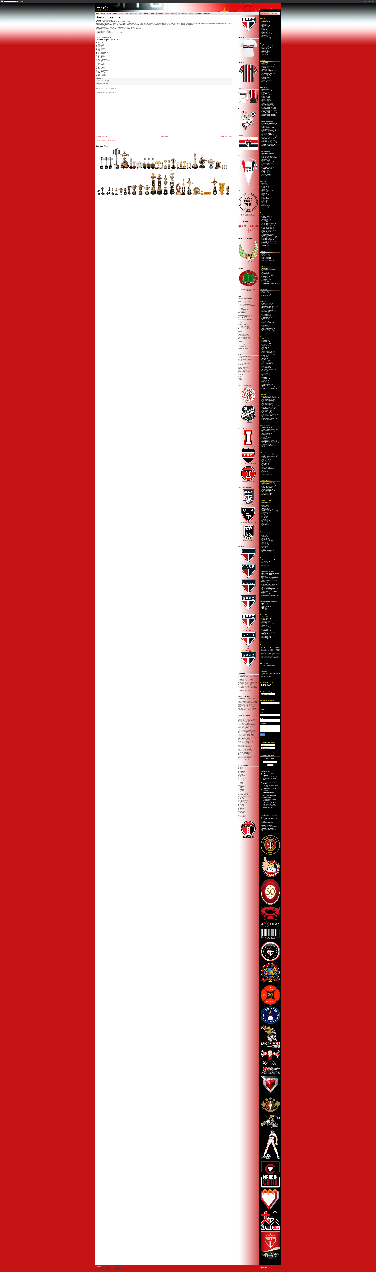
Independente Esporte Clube (270, 588)
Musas (264, 547)
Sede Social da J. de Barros (269, 110)
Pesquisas (265, 633)
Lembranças (265, 367)
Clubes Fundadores (267, 485)
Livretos (264, 370)
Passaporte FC (266, 317)
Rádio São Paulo (266, 322)
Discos (167, 13)
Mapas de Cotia (266, 133)
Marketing (265, 437)
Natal (263, 549)
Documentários (266, 275)
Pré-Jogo (173, 13)
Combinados (265, 271)
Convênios (265, 492)
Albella (265, 652)
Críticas (264, 464)
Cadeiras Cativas (266, 155)
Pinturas (264, 524)
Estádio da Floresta (267, 100)
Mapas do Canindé (267, 134)
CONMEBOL (265, 606)
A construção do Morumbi (269, 829)
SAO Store (265, 324)
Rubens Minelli (266, 665)
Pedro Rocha (270, 656)
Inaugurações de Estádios (269, 127)
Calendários (265, 345)
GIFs (179, 13)
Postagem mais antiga (226, 136)
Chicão (271, 649)
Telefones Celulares (267, 387)
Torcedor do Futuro (267, 331)
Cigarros (264, 355)
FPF (263, 609)
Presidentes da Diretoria (268, 440)
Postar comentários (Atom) (108, 140)
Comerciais (265, 462)
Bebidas (264, 340)
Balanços (264, 215)
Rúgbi (263, 201)
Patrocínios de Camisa (268, 418)
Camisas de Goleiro (267, 403)
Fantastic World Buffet (268, 163)
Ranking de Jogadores (268, 237)
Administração (266, 427)
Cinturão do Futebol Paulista (269, 782)
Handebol (265, 194)
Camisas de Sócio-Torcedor (269, 406)
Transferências (266, 80)
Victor (265, 657)
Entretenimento (266, 541)
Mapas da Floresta (267, 132)
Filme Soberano (266, 307)
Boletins (264, 457)
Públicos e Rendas (267, 235)
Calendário (265, 619)
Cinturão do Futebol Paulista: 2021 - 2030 (270, 786)
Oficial (103, 13)
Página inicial (164, 136)
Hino (263, 29)
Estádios (264, 126)
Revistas (109, 13)
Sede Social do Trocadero (269, 115)
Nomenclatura (266, 34)
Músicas (264, 520)
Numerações (265, 76)
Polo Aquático (266, 198)
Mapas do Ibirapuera (267, 137)
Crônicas (264, 272)
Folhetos (146, 13)
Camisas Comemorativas (269, 397)
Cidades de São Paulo (270, 803)
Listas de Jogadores (267, 226)
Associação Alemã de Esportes (270, 573)
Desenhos (265, 508)
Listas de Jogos (266, 227)
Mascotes (264, 32)
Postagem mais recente (102, 136)
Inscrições (105, 83)
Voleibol (264, 207)
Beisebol (264, 186)
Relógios (264, 381)
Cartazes (264, 350)
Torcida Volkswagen (267, 174)
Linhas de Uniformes (267, 369)
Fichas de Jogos (266, 624)
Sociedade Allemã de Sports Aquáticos (269, 592)
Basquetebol (265, 185)
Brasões (264, 23)
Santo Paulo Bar (266, 171)
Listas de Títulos (266, 231)
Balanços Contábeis (267, 432)
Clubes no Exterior (267, 490)
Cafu (274, 652)
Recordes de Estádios (268, 145)
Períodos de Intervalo (268, 234)
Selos (263, 385)
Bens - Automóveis (267, 89)
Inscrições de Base (267, 73)
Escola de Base (266, 159)
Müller (266, 656)
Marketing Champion (267, 310)
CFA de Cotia (265, 93)
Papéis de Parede (267, 550)
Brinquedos (265, 343)
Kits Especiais (266, 366)
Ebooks (121, 13)
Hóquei (264, 196)
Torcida (264, 565)
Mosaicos (264, 561)
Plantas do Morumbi (267, 144)
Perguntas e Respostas (268, 632)
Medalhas (265, 48)
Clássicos (264, 292)
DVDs (263, 356)
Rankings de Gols (267, 239)
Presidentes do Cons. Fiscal (269, 441)
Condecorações (266, 46)
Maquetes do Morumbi (268, 141)
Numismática (265, 522)
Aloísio (269, 652)
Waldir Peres (269, 657)
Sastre (262, 657)
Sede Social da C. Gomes (269, 108)
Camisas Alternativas (267, 396)
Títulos (264, 54)
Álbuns (139, 13)
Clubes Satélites (266, 489)
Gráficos (264, 220)
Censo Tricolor (266, 304)
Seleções (264, 78)
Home (97, 13)
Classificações (266, 216)
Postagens (266, 745)
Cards (263, 348)
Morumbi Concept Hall (268, 167)
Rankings (264, 238)
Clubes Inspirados (267, 487)
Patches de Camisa (267, 417)
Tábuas (264, 245)
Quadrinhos (265, 552)
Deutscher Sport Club (268, 585)
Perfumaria (265, 376)
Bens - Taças (265, 92)
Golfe (263, 193)
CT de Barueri (266, 96)
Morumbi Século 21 (267, 313)
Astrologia (265, 505)
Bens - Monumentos (267, 91)
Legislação (265, 436)
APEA (263, 603)
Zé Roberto (275, 657)
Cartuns (264, 536)
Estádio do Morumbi (267, 103)
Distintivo (264, 24)
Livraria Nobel (266, 164)
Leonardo (269, 654)
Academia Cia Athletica (268, 153)
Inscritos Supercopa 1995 (107, 40)
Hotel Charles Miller (267, 104)
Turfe (263, 203)
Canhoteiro (264, 649)
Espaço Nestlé (266, 160)
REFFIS (264, 321)
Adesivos (264, 339)
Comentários (266, 748)
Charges (264, 538)
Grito (263, 28)
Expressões (265, 25)
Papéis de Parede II (267, 822)
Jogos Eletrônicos (267, 362)
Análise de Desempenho (268, 429)
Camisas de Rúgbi (267, 404)
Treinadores (265, 637)
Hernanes (263, 654)
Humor (264, 543)
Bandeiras (265, 21)
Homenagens (265, 47)
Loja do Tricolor (266, 309)
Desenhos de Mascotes (268, 824)
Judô (263, 197)
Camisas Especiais (267, 399)
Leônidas (277, 647)
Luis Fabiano (276, 654)
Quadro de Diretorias (267, 445)
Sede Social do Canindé (268, 111)
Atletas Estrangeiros (267, 65)
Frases (264, 821)
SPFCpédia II (207, 13)
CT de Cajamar (266, 97)
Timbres (264, 36)
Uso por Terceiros (267, 419)
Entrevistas (265, 276)
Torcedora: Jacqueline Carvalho (270, 826)
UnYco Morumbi (266, 175)
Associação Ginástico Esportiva (270, 577)
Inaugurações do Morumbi (269, 129)
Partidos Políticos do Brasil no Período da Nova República (270, 794)
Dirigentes (265, 434)
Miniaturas (265, 374)
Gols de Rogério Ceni (268, 828)
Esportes (264, 622)
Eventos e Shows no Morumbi (270, 162)
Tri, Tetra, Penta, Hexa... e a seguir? (269, 816)
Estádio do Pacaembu (268, 125)
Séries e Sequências (267, 244)
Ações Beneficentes (267, 483)
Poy (275, 656)
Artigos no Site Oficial (268, 456)
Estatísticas (265, 219)
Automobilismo (266, 617)
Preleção (264, 318)
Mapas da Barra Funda (268, 130)
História (264, 282)
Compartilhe (99, 78)
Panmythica (267, 797)
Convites (264, 463)
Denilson (269, 653)
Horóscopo (265, 515)
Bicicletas (264, 341)
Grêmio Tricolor (266, 587)
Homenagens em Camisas (269, 414)
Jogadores (265, 74)
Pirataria (264, 377)
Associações (265, 430)
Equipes (264, 69)
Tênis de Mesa (266, 205)
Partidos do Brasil (269, 792)
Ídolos (263, 81)
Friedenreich (264, 650)
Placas (264, 50)
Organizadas (265, 564)
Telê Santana (273, 665)
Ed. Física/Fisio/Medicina (268, 511)
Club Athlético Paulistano (269, 579)
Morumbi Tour (266, 314)
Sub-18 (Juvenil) (266, 258)
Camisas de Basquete (268, 400)
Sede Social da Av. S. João (269, 107)
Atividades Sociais (267, 482)
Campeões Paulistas (270, 788)
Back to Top (263, 1267)
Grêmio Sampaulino (267, 560)
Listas (263, 222)
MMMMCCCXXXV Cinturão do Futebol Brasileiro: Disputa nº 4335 (271, 778)
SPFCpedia (265, 636)
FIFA (263, 607)
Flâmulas (264, 27)
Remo (263, 200)
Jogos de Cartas (266, 363)
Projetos (264, 320)
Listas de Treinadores (268, 230)
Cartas (264, 460)
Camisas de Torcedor (268, 407)
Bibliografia (265, 618)
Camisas (264, 347)
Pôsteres (264, 380)
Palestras (264, 473)
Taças (263, 53)
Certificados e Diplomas (268, 269)
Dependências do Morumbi (269, 157)
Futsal (263, 192)
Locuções (264, 254)
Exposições (265, 512)
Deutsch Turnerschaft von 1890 (270, 584)
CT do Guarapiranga (267, 99)
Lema (263, 31)
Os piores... (265, 831)
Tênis (263, 204)
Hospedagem (265, 494)
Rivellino (278, 656)
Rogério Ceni (267, 647)
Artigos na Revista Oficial (269, 455)
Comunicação (266, 433)
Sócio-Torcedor (266, 329)
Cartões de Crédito (267, 354)
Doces (264, 359)
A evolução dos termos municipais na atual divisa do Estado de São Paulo (269, 806)
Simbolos (264, 35)
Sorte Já (264, 326)
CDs (263, 344)
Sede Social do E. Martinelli (269, 113)
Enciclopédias (198, 13)
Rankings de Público (267, 241)
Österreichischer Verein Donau (270, 595)
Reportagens (265, 474)
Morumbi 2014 (266, 311)
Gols (263, 253)
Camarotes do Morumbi (268, 156)
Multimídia (265, 629)
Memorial (264, 166)
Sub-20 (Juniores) (267, 260)
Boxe (263, 189)
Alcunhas (264, 20)
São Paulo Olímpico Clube (269, 594)
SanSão (264, 295)
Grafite (278, 653)
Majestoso (265, 294)
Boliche (264, 187)
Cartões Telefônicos (267, 352)
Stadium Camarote (267, 173)
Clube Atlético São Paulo (268, 583)
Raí (274, 650)
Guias (126, 13)
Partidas (264, 256)
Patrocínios (265, 438)
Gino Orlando (270, 650)
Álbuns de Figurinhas (268, 388)
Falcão (278, 649)
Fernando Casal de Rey (268, 673)
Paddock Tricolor (266, 315)
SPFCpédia (102, 7)
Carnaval (264, 535)
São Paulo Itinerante (267, 328)
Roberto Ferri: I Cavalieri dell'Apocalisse (269, 800)
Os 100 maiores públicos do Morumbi (269, 819)
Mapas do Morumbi (267, 138)
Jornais (152, 13)
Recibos (264, 447)
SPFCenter (265, 325)
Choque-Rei (265, 291)
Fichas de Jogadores (267, 70)
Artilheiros (265, 62)
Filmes (264, 513)
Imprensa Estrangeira (268, 468)
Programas (133, 13)
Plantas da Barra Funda (268, 143)
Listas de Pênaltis (267, 228)
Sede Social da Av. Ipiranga (269, 106)
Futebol (266, 790)
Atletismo (264, 183)
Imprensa (264, 467)
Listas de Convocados (268, 223)
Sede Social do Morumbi (268, 114)
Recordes (264, 242)
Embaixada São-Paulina (268, 306)
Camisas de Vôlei (267, 410)
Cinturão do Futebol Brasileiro (269, 774)
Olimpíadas (265, 630)
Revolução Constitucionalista (270, 283)
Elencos (264, 67)
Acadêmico (265, 502)
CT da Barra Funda (267, 95)
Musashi (262, 656)
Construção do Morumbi (268, 123)
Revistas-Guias (266, 384)
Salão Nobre (265, 170)
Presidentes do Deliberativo (269, 443)
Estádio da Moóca (267, 102)
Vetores (191, 13)
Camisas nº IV (266, 413)
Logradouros (265, 628)
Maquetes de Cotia (267, 140)
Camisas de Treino (267, 408)
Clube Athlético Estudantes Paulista (269, 581)
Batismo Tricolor (266, 303)
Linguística (265, 516)
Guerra (264, 280)
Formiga (274, 653)
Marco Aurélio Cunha (271, 675)
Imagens (184, 13)
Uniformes (265, 38)
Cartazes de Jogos (267, 351)
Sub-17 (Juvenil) (266, 257)
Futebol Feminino (267, 190)
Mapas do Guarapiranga (268, 136)
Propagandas (265, 444)
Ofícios (264, 471)
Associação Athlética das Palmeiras (268, 575)
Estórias (264, 277)
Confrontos (265, 217)
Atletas (264, 63)
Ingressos (264, 361)
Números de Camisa (267, 415)
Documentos (159, 13)
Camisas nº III (265, 411)
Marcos (264, 233)
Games (264, 542)
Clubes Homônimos (267, 486)
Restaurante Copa (267, 168)
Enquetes (264, 621)
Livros (115, 13)
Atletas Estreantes (267, 66)
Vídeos (264, 639)
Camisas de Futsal (267, 402)
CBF (263, 605)
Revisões (264, 635)
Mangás (264, 373)
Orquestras (265, 523)
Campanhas (265, 459)
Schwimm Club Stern (267, 590)
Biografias (265, 268)
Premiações (265, 51)
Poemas (264, 526)
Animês (264, 504)
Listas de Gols (266, 224)
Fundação (265, 279)
